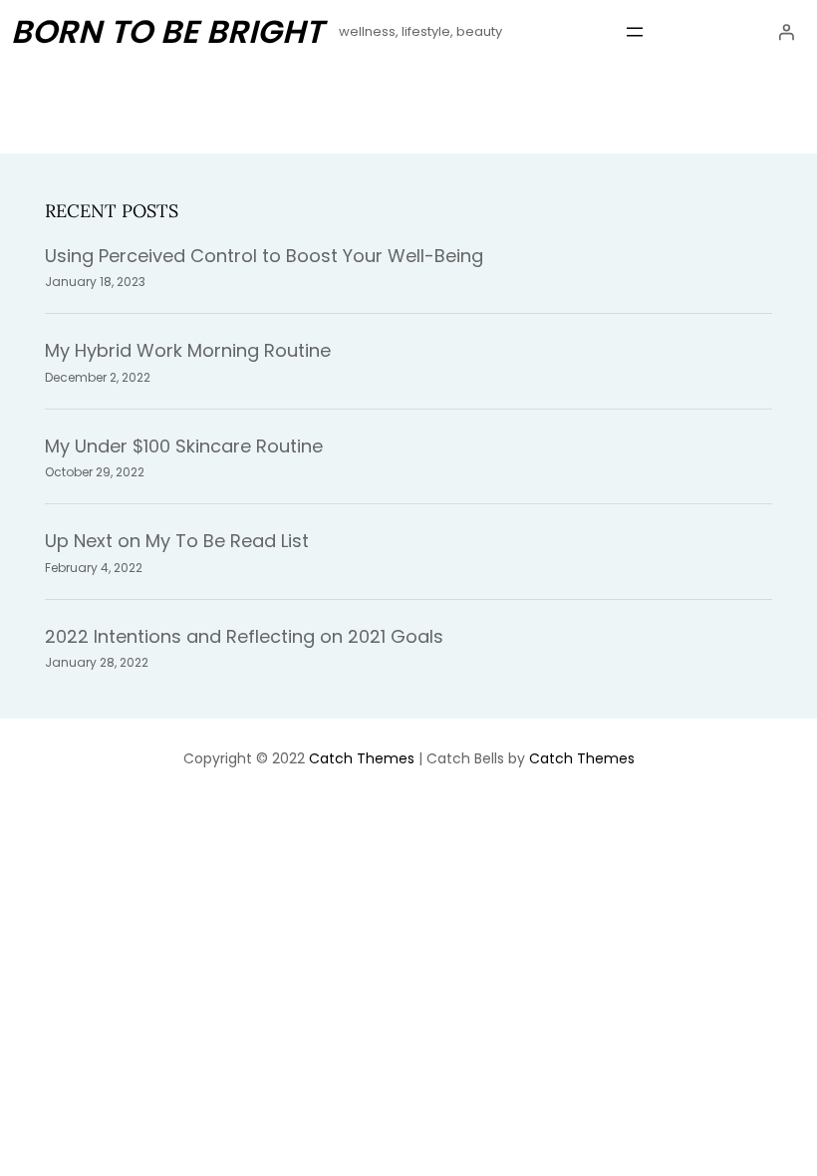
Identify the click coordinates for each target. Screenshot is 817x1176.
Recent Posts (111, 210)
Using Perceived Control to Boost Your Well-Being (264, 255)
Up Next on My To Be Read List (177, 540)
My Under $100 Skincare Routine (184, 446)
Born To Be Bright (167, 31)
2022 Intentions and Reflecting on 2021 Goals (244, 636)
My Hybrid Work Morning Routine (188, 350)
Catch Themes (361, 758)
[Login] (786, 32)
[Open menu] (635, 32)
